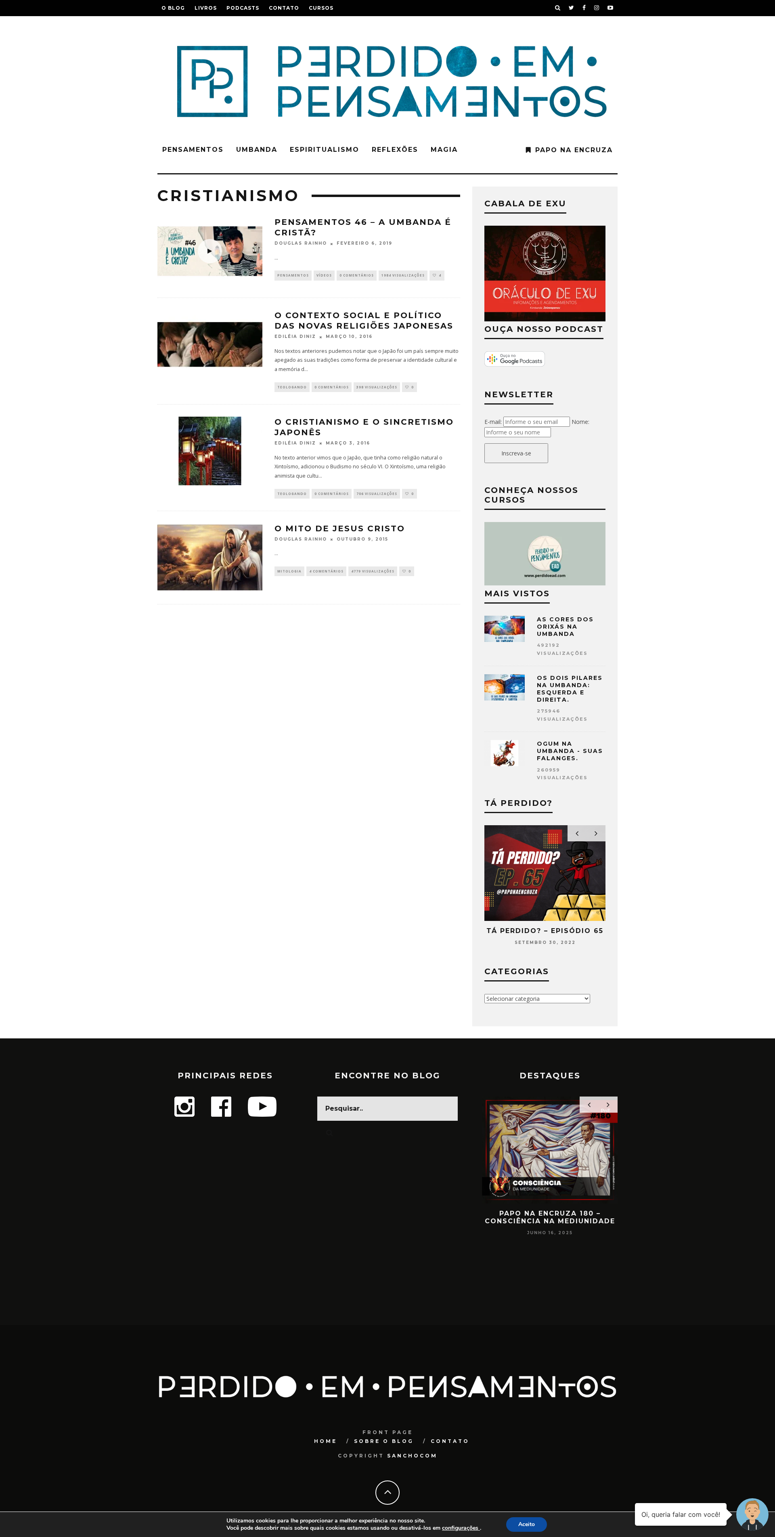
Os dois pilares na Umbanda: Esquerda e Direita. (570, 689)
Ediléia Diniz (295, 337)
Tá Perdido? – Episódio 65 (544, 931)
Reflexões (395, 149)
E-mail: (493, 422)
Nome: (580, 422)
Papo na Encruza (574, 150)
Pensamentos (193, 149)
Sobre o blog (384, 1441)
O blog (173, 8)
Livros (206, 8)
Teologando (292, 387)
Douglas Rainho (300, 243)
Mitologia (289, 571)
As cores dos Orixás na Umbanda (565, 626)
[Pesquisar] (558, 8)
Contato (284, 8)
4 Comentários (326, 571)
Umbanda (256, 149)
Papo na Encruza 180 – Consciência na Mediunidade (550, 1217)
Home (325, 1441)
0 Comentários (356, 275)
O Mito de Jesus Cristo (339, 528)
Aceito (526, 1524)
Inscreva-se (516, 453)
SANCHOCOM (412, 1456)
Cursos (321, 8)
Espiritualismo (324, 149)
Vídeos (324, 275)
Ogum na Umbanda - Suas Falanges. (570, 751)
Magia (444, 149)
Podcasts (242, 8)
